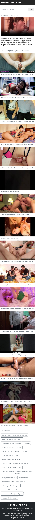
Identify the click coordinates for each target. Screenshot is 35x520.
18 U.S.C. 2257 (12, 514)
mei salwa (26, 443)
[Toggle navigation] (31, 2)
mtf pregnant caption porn (10, 486)
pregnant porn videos (22, 516)
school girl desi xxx (8, 447)
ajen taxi (24, 451)
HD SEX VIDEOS (17, 505)
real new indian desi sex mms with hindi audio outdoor (17, 473)
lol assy (19, 447)
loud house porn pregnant (10, 451)
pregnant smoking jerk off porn (12, 494)
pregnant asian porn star (10, 455)
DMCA (5, 514)
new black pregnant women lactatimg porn (16, 463)
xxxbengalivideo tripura (9, 498)
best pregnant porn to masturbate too (14, 435)
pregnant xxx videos (17, 518)
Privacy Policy (22, 514)
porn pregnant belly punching (11, 467)
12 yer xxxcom (23, 478)
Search (31, 10)
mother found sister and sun (11, 443)
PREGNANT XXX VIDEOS (11, 2)
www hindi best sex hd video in (12, 490)
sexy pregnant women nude (11, 459)
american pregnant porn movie (12, 439)
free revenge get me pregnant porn (13, 482)
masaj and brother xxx (9, 478)
